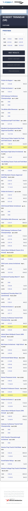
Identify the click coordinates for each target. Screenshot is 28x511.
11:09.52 (10, 456)
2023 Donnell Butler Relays (9, 358)
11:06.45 (10, 384)
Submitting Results (18, 493)
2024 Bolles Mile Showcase (9, 219)
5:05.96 (10, 464)
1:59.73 (10, 144)
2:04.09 (10, 236)
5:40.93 (10, 416)
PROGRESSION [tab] (14, 71)
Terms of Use (7, 493)
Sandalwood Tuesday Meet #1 (10, 277)
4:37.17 (10, 313)
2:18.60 (10, 371)
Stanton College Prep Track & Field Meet (13, 468)
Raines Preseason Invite (8, 377)
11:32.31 (10, 340)
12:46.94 (10, 419)
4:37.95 (10, 239)
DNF (9, 299)
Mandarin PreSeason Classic (10, 388)
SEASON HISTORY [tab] (13, 65)
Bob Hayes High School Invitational (12, 151)
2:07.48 (10, 310)
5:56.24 (10, 453)
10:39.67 (21, 45)
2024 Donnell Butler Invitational (11, 206)
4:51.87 (10, 323)
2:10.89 (10, 361)
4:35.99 (21, 42)
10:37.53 (10, 272)
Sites (12, 493)
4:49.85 (10, 353)
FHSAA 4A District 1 (7, 88)
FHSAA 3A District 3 (7, 399)
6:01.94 (10, 124)
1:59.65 (9, 39)
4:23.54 (9, 42)
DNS (9, 101)
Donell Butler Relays (7, 460)
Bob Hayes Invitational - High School (12, 344)
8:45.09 (10, 330)
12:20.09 (10, 406)
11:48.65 (10, 259)
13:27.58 (10, 134)
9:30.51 (10, 302)
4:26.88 (10, 170)
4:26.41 (10, 91)
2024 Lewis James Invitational (10, 263)
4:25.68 (10, 84)
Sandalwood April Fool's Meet (10, 120)
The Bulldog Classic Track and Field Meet (14, 161)
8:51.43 (10, 201)
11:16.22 (10, 187)
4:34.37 (10, 222)
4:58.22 (10, 380)
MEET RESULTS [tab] (13, 53)
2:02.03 (10, 180)
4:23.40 (21, 39)
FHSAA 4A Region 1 (7, 80)
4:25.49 (10, 157)
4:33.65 (10, 198)
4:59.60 (10, 364)
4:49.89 (10, 269)
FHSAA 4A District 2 (7, 191)
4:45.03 (10, 392)
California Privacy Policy (17, 491)
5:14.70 (10, 403)
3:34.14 (10, 242)
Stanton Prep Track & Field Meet (11, 447)
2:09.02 (10, 350)
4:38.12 (10, 184)
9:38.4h (10, 289)
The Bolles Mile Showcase (9, 109)
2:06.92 (10, 195)
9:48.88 (10, 367)
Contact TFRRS (8, 495)
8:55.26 (10, 246)
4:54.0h (10, 285)
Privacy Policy (7, 491)
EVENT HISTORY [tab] (14, 59)
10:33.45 (9, 45)
